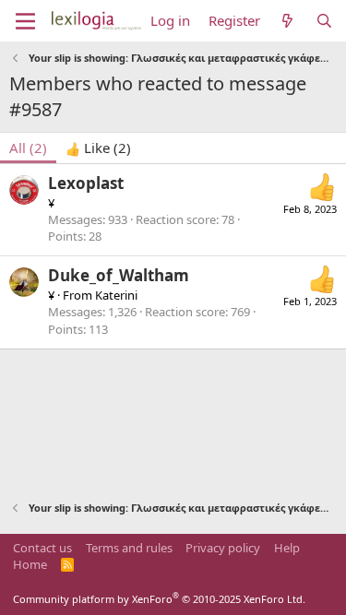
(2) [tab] (28, 147)
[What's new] (287, 21)
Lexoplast (86, 183)
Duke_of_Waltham (118, 275)
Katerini (116, 295)
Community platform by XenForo (159, 599)
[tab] (98, 148)
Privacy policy (222, 547)
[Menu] (25, 21)
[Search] (324, 21)
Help (287, 547)
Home (30, 564)
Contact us (42, 547)
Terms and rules (129, 547)
